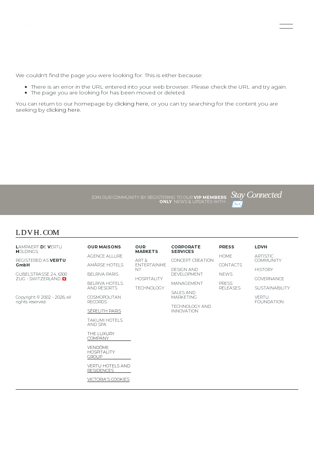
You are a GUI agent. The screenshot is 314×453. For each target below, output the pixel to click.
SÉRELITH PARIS (104, 311)
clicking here (131, 103)
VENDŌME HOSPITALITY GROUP (101, 352)
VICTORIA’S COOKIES (108, 379)
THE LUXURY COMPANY (100, 336)
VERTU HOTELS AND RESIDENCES (108, 368)
